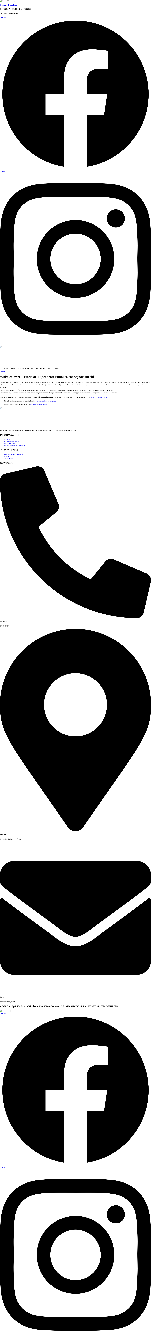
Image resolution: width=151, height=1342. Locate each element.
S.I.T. (50, 368)
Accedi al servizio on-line (38, 404)
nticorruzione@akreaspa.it (99, 397)
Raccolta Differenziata (25, 368)
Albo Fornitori (40, 368)
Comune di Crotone (8, 5)
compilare (53, 401)
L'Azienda (4, 368)
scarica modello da (43, 401)
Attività (13, 368)
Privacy (56, 368)
